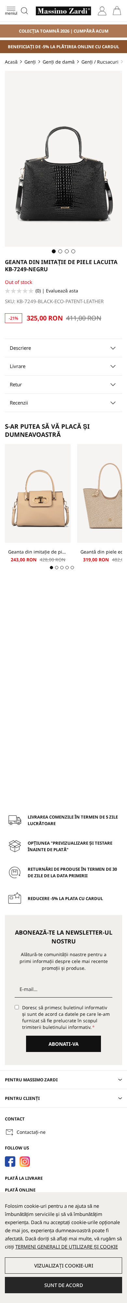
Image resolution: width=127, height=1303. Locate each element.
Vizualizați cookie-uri (63, 1265)
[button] (54, 251)
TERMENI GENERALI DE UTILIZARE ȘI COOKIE (66, 1246)
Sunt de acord (63, 1285)
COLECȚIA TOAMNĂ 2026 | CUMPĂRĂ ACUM (63, 31)
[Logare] (102, 11)
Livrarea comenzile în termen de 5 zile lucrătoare (73, 820)
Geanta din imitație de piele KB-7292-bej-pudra (37, 552)
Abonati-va (63, 1044)
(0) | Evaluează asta (56, 291)
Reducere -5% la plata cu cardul (65, 898)
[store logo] (63, 11)
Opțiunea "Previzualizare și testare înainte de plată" (70, 846)
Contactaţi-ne (31, 1132)
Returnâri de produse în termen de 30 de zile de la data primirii (72, 872)
